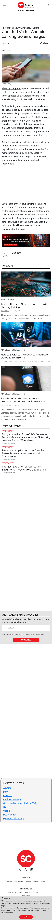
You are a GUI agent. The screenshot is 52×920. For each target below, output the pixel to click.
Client (6, 807)
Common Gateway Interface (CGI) (20, 803)
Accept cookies (26, 917)
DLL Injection (9, 814)
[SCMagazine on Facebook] (20, 869)
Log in (21, 10)
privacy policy (34, 910)
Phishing (35, 27)
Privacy (43, 881)
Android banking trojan (34, 95)
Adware (7, 788)
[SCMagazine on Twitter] (26, 869)
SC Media (9, 881)
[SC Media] (26, 5)
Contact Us (28, 881)
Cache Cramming (12, 799)
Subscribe (26, 640)
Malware (26, 27)
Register (30, 10)
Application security (11, 27)
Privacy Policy (42, 634)
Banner (6, 791)
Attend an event (29, 892)
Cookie (6, 810)
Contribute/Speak (18, 892)
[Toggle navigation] (4, 4)
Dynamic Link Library (13, 818)
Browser (7, 795)
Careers (36, 881)
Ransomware (8, 299)
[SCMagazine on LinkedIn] (31, 869)
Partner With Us (26, 895)
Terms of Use (34, 634)
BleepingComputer (11, 88)
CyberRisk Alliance (19, 881)
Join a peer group (40, 892)
